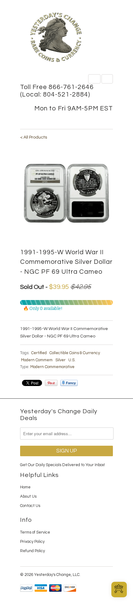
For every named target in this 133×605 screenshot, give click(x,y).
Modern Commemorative (52, 367)
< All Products (33, 137)
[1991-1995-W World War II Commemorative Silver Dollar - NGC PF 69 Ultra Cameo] (66, 193)
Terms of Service (35, 532)
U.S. (71, 360)
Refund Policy (32, 551)
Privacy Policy (32, 541)
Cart (107, 79)
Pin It (51, 383)
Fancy (69, 383)
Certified (39, 353)
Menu (94, 79)
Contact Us (30, 506)
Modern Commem (37, 360)
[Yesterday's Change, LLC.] (66, 38)
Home (25, 487)
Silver (60, 360)
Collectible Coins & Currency (75, 353)
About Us (28, 496)
